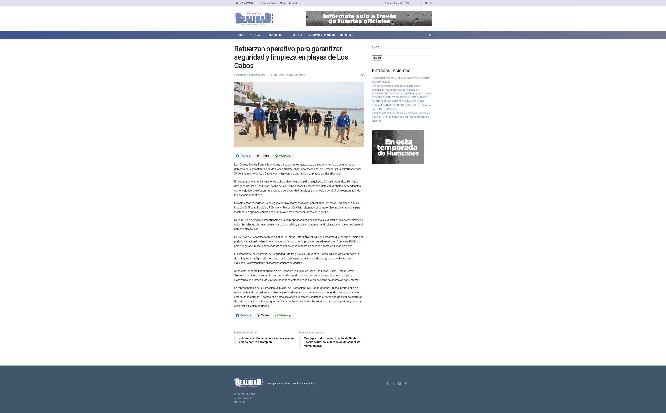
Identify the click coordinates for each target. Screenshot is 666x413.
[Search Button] (430, 35)
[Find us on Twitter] (421, 3)
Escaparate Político (268, 3)
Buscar (376, 46)
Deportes (346, 35)
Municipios (276, 35)
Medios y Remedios (289, 3)
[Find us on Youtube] (426, 3)
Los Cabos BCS (296, 74)
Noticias (255, 35)
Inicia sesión (245, 3)
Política (296, 35)
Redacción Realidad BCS (251, 74)
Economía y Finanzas (321, 35)
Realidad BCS (248, 394)
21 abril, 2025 (277, 74)
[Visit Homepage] (253, 18)
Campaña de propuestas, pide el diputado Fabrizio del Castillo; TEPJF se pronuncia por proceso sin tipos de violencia (401, 117)
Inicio (240, 35)
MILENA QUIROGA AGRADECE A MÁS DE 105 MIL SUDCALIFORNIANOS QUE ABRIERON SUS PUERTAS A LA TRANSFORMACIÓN (401, 105)
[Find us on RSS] (431, 3)
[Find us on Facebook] (417, 3)
